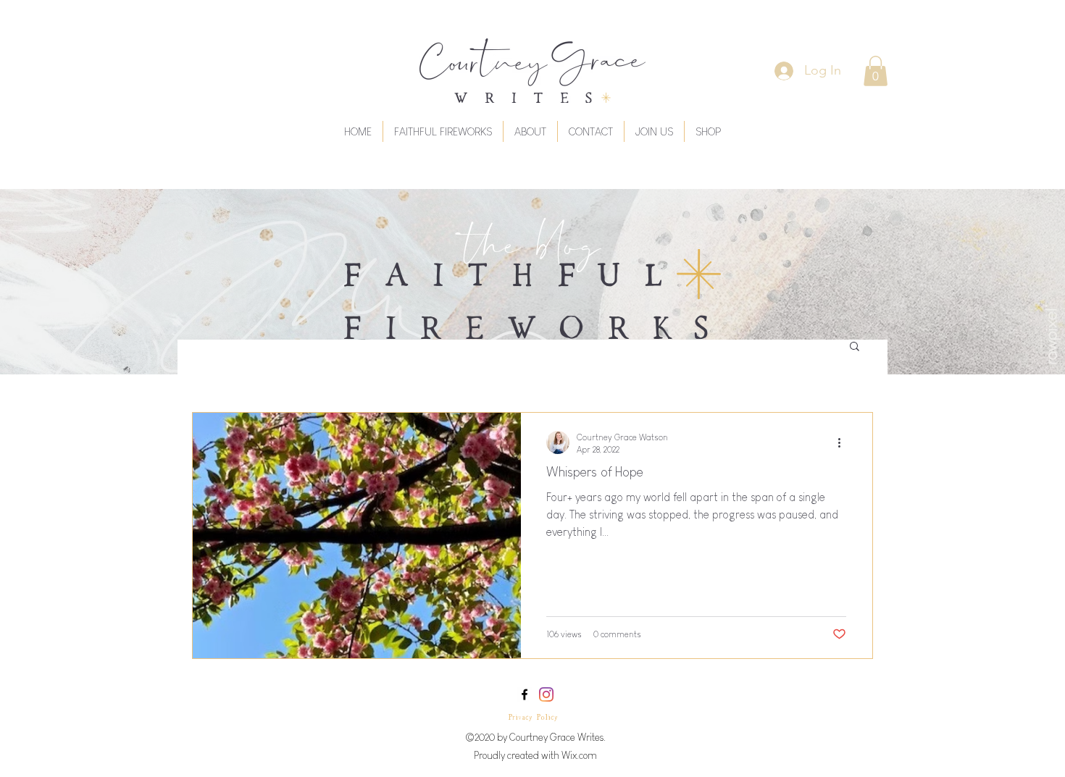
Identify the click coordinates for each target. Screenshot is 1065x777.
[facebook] (524, 694)
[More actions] (844, 442)
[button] (875, 71)
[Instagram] (546, 694)
